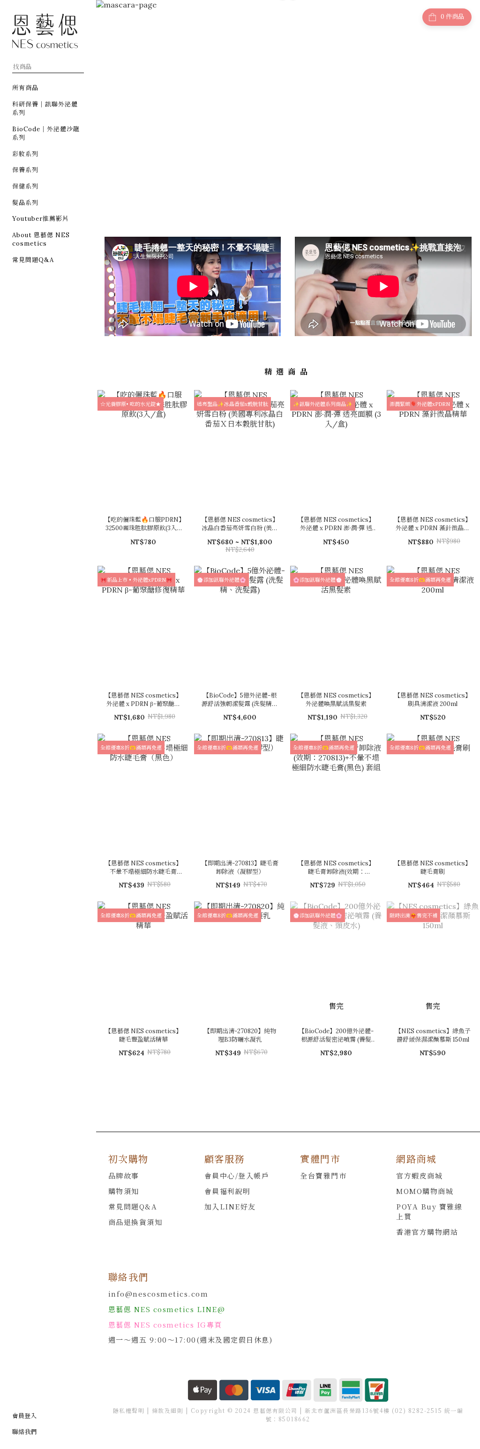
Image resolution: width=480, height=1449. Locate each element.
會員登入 (24, 1416)
